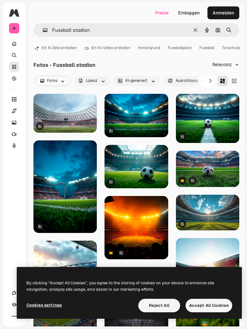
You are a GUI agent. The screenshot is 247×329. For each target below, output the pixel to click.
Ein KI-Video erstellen (110, 47)
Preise (162, 13)
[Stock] (14, 67)
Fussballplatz (180, 47)
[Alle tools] (14, 99)
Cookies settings (44, 305)
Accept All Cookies (209, 305)
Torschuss (231, 47)
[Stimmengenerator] (14, 145)
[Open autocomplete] (42, 30)
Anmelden (223, 13)
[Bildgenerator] (14, 122)
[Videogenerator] (14, 134)
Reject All (159, 305)
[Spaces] (14, 111)
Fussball (206, 47)
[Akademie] (14, 304)
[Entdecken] (14, 78)
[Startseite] (14, 44)
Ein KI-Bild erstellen (59, 47)
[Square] (234, 81)
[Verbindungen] (14, 293)
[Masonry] (222, 81)
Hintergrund (149, 47)
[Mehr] (14, 316)
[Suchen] (14, 55)
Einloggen (189, 13)
